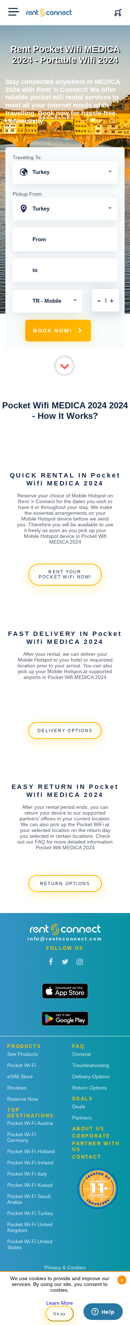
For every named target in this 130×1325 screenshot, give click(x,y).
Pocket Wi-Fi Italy (27, 1174)
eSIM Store (20, 1076)
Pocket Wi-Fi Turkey (30, 1213)
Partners (82, 1118)
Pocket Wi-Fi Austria (30, 1123)
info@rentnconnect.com (65, 939)
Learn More (59, 1303)
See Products (22, 1054)
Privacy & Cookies (65, 1267)
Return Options (89, 1088)
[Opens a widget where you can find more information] (103, 1312)
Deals (78, 1106)
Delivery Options (91, 1076)
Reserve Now (22, 1099)
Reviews (16, 1088)
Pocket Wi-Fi (21, 1065)
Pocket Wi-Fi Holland (31, 1151)
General (81, 1054)
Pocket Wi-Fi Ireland (30, 1162)
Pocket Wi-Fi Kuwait (30, 1185)
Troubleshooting (90, 1065)
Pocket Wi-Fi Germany (21, 1137)
